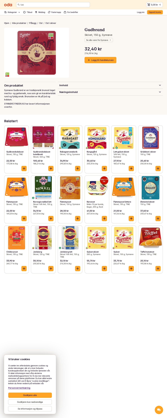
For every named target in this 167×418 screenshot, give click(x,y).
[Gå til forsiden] (8, 4)
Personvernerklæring (19, 388)
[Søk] (18, 4)
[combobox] (54, 4)
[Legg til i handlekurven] (24, 168)
